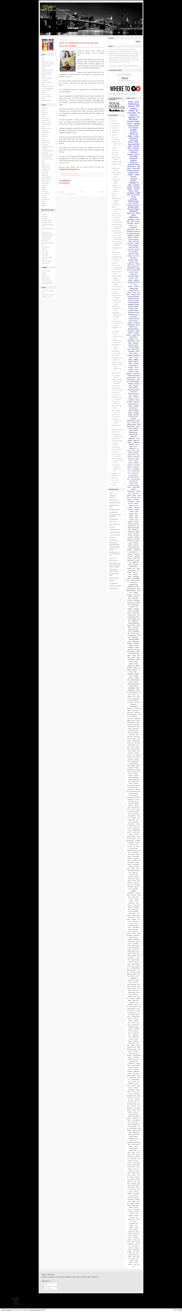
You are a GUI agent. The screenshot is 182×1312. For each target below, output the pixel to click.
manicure (132, 1213)
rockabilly (135, 675)
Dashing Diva (135, 852)
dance (136, 154)
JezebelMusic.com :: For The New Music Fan (115, 554)
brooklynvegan (113, 519)
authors (130, 323)
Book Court (131, 213)
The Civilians (130, 501)
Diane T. (129, 860)
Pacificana (136, 1018)
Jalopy (43, 163)
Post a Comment (64, 183)
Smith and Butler (131, 1075)
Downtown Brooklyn (133, 296)
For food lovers (115, 204)
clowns (134, 655)
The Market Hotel (46, 169)
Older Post (101, 191)
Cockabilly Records (114, 529)
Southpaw (44, 185)
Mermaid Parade (133, 483)
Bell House (44, 114)
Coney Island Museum (47, 88)
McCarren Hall (131, 992)
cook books (136, 442)
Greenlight (133, 199)
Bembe (43, 116)
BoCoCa (131, 535)
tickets (130, 452)
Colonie (131, 834)
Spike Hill (136, 440)
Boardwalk (131, 458)
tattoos (133, 1258)
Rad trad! (114, 193)
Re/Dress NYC (131, 1043)
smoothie (130, 1248)
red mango (136, 1237)
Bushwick (78, 175)
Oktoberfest (131, 438)
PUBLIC (130, 1018)
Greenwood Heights (133, 911)
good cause (135, 1195)
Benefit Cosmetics (132, 738)
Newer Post (62, 191)
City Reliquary (136, 469)
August (114, 132)
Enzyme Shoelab (133, 874)
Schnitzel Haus (131, 1063)
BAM (43, 57)
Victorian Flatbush (132, 1126)
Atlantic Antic (130, 718)
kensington (130, 673)
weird (134, 1264)
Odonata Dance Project (48, 294)
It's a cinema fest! (116, 394)
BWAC (130, 363)
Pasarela (130, 1020)
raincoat (130, 1237)
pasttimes (135, 1229)
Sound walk (115, 155)
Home (81, 191)
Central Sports (135, 813)
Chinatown (130, 554)
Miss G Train (135, 1000)
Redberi (133, 1045)
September (115, 130)
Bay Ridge (133, 156)
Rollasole (129, 1055)
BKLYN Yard (133, 327)
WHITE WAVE (133, 1128)
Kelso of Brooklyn (135, 479)
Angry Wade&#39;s (133, 700)
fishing (136, 661)
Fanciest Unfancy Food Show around (116, 174)
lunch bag (130, 1211)
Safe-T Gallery (45, 253)
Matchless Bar (133, 432)
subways (129, 1256)
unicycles (131, 1260)
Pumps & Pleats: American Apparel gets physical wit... (117, 267)
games (131, 357)
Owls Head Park (136, 1016)
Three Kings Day (131, 635)
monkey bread (131, 1219)
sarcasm (138, 1241)
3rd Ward (44, 214)
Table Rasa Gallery (46, 261)
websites (136, 452)
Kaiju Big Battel (131, 951)
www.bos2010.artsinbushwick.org (69, 169)
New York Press (113, 560)
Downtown (135, 564)
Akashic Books (132, 525)
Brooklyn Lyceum (46, 122)
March (114, 477)
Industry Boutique (133, 937)
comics (131, 272)
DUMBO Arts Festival (132, 850)
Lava (43, 292)
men (137, 1217)
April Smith (137, 702)
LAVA (128, 959)
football (130, 663)
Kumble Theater (46, 94)
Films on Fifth (130, 884)
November (115, 125)
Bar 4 (129, 529)
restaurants (133, 158)
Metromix (135, 994)
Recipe (133, 197)
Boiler (132, 746)
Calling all (131, 264)
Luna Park (130, 600)
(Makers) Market (133, 692)
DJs (130, 562)
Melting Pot (133, 436)
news (136, 1225)
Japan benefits (135, 945)
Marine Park (136, 335)
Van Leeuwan (134, 1122)
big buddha (134, 1158)
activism (136, 1146)
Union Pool (44, 197)
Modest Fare (112, 558)
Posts (46, 1284)
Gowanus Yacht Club (133, 477)
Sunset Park (136, 270)
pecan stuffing (131, 1231)
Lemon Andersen (135, 959)
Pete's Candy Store (47, 177)
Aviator (138, 325)
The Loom (130, 1099)
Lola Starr (132, 972)
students (136, 681)
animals (136, 645)
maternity (131, 1215)
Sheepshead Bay (133, 302)
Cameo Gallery (45, 132)
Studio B (134, 1085)
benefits (135, 203)
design (138, 657)
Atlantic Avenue (131, 454)
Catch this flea (115, 139)
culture (129, 657)
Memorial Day (135, 604)
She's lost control (116, 213)
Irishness (130, 939)
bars (137, 229)
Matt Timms (135, 990)
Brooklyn (130, 223)
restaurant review (133, 276)
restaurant (133, 274)
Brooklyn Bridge (131, 765)
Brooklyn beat (115, 451)
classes (130, 286)
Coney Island (133, 150)
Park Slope (131, 113)
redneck (129, 1239)
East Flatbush (136, 864)
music (131, 102)
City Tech (130, 556)
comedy (136, 189)
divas (135, 1181)
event (135, 446)
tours (136, 339)
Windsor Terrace (133, 505)
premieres (135, 1235)
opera (134, 292)
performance (131, 166)
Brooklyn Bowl (45, 120)
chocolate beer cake (133, 653)
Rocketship (135, 1051)
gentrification (137, 1193)
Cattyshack (45, 134)
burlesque (131, 219)
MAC (135, 974)
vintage (136, 1262)
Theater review (133, 248)
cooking (133, 108)
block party (135, 1160)
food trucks (133, 1189)
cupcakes (136, 1177)
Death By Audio (45, 142)
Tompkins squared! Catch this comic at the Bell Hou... (117, 381)
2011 (112, 118)
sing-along (135, 1246)
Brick (133, 755)
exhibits (137, 509)
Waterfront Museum (47, 100)
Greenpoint (133, 138)
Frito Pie (135, 572)
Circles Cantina (133, 826)
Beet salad (132, 734)
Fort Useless (45, 144)
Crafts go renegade (117, 449)
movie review (133, 126)
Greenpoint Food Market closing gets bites (116, 302)
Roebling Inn (135, 621)
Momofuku (131, 1002)
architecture (131, 647)
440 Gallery (45, 216)
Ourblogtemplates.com (35, 1310)
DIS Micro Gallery (133, 848)
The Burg (136, 1097)
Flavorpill (130, 886)
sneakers (136, 1248)
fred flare (131, 511)
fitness (137, 1187)
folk (128, 1189)
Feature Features (133, 310)
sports (131, 278)
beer (130, 203)
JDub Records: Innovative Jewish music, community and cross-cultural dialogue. (114, 546)
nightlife (136, 359)
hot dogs (129, 667)
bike (130, 396)
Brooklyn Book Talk (114, 502)
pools (130, 675)
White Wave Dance (46, 297)
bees (128, 1158)
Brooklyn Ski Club (114, 509)
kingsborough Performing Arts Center (132, 290)
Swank (133, 1091)
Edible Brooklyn (133, 566)
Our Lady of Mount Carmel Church (133, 1014)
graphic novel (131, 665)
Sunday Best (131, 1089)
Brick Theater (135, 221)
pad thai (136, 1227)
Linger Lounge (130, 966)
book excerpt (136, 1162)
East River (131, 866)
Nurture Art (44, 249)
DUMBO (133, 130)
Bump (132, 809)
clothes (129, 655)
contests (136, 286)
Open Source (45, 251)
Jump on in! (115, 150)
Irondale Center (131, 377)
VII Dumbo (135, 1118)
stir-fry (138, 1252)
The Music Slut (113, 583)
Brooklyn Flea (135, 294)
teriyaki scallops (133, 686)
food (137, 102)
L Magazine (131, 957)
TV (131, 284)
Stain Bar (44, 189)
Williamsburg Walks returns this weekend (117, 200)
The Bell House (134, 118)
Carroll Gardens (133, 239)
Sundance (135, 1087)
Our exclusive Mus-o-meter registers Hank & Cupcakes (117, 237)
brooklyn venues (131, 1166)
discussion (129, 1181)
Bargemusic (45, 112)
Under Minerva (45, 263)
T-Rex (138, 1091)
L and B (137, 957)
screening (130, 677)
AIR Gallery (45, 218)
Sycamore (136, 499)
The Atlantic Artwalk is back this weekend (117, 443)
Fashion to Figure (132, 880)
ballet (133, 1154)
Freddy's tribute (116, 386)
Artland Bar (130, 712)
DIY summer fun (116, 431)
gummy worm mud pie (133, 1197)
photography (133, 211)
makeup (131, 517)
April (113, 475)
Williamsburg (133, 104)
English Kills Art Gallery (47, 234)
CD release (131, 331)
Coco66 (44, 138)
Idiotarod (135, 931)
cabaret (129, 442)
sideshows (136, 521)
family (136, 191)
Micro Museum (45, 247)
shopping (131, 117)
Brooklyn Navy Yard (135, 791)
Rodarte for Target (133, 1053)
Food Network (132, 570)
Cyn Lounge (136, 846)
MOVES (133, 976)
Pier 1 (129, 1022)
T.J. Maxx (130, 1093)
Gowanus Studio (46, 238)
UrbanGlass (135, 637)
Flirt (129, 888)
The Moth (136, 1099)
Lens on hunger (116, 447)
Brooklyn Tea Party (46, 128)
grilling (137, 665)
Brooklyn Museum (133, 170)
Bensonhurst (131, 341)
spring (130, 681)
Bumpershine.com (114, 524)
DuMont (129, 864)
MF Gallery (137, 600)
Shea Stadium (45, 183)
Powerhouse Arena (133, 282)
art (65, 175)
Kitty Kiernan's (45, 165)
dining (131, 191)
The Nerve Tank (132, 1101)
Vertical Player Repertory (133, 1124)
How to (136, 923)
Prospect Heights (133, 209)
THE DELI (112, 580)
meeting (136, 1215)
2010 (112, 121)
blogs (138, 651)
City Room (112, 527)
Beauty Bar (135, 728)
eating (136, 136)
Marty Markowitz (135, 381)
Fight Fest (136, 882)
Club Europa (45, 136)
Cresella (138, 842)
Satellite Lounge (133, 1061)
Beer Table (136, 533)
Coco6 (129, 830)
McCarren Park (133, 434)
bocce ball (129, 1162)
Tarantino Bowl (115, 392)
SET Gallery (136, 1057)
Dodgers (135, 860)
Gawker (131, 899)
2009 (112, 484)
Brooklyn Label (131, 789)
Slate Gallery (45, 255)
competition (130, 325)
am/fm (111, 493)
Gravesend (133, 582)
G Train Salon (134, 897)
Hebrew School (131, 917)
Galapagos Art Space (47, 146)
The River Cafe (135, 633)
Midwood (130, 383)
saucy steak (130, 1244)
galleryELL (129, 1193)
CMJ (136, 278)
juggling (132, 1203)
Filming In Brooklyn (114, 532)
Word (130, 241)
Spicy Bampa (133, 1077)
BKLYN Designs (131, 722)
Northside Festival (133, 312)
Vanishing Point (45, 199)
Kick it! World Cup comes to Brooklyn (116, 347)
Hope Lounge (135, 921)
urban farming (131, 690)
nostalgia (131, 1227)
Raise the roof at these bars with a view (117, 144)
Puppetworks (135, 1035)
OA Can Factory (132, 615)
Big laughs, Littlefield (117, 161)
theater (132, 111)
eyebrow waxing (136, 1185)
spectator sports (135, 679)
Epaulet (129, 568)
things (137, 688)
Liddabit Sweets (135, 964)
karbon (129, 1205)
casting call (131, 1170)
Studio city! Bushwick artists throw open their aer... (117, 460)
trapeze (137, 523)
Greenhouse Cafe (133, 584)
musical (136, 517)
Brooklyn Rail (131, 799)
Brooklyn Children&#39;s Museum (133, 365)
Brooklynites (136, 467)
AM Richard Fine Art (47, 220)
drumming (133, 1183)
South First (44, 259)
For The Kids (134, 195)
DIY (129, 471)
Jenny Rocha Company (48, 290)
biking (135, 353)
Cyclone (137, 560)
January (114, 482)
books (129, 124)
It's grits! (114, 196)
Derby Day (135, 858)
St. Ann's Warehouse (47, 281)
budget (130, 1168)
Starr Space (45, 191)
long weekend (136, 1209)
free (136, 262)
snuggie (130, 1249)
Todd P (134, 1110)
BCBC (138, 720)
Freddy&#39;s (130, 892)
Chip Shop (136, 554)
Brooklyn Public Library (47, 86)
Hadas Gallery (132, 913)
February (114, 480)
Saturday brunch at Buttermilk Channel (116, 181)
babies (133, 1152)
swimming (130, 523)
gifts (130, 1195)
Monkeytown (45, 171)
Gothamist (112, 537)
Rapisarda (136, 1041)
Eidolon (133, 868)
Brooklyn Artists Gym (47, 222)
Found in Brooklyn (114, 535)
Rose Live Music (46, 181)
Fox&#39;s (133, 890)
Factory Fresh (131, 878)
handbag (137, 1199)
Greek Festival (134, 909)
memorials (131, 1217)
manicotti (136, 1211)
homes (133, 1201)
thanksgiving (131, 688)
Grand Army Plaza (135, 580)
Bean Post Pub (132, 726)
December (115, 123)
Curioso (136, 844)
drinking (135, 252)
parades (131, 339)
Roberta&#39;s (131, 491)
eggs (138, 1183)
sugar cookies (136, 1256)
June (113, 137)
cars (138, 1168)
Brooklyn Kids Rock (133, 787)
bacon (137, 1152)
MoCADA (131, 606)
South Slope (135, 627)
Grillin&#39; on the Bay (133, 586)
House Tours (136, 373)
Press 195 (130, 1028)
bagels (128, 1154)
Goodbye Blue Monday (47, 154)
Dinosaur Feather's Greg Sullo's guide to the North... (117, 243)
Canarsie (138, 809)
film (137, 106)
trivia (137, 1258)
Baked (138, 722)
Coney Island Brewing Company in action (117, 421)
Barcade (130, 456)
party (136, 272)
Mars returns (115, 152)
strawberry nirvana (133, 1254)
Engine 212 (135, 872)
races (137, 450)
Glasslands (44, 148)
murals (134, 1221)
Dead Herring (45, 140)
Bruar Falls (44, 130)
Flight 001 (136, 886)
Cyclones (130, 846)
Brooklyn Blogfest (133, 763)
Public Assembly (46, 179)
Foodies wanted (116, 438)
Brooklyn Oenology (133, 793)
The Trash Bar (45, 193)
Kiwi (139, 955)
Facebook (136, 876)
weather (130, 1264)
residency (134, 1239)
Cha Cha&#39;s (132, 815)
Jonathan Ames (135, 949)
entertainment (131, 659)
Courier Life (135, 266)
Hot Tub (131, 923)
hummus (135, 667)
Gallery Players (46, 277)
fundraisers (132, 448)
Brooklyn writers (133, 308)
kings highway (135, 1205)
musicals (131, 519)
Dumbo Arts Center (46, 232)
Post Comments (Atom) (71, 193)
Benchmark (136, 736)
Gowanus (133, 132)
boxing (128, 1164)
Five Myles (137, 884)
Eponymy (130, 876)
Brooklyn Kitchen (133, 306)
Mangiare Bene (133, 430)
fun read (130, 250)
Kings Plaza (135, 598)
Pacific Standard (132, 619)
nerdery (131, 1225)
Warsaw (44, 203)
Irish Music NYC (113, 540)
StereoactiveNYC (114, 578)
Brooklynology (113, 512)
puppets (130, 521)
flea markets (133, 337)
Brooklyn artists (133, 207)
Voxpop (43, 201)
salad (133, 1241)
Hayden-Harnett (136, 915)
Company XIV (135, 422)
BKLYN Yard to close (117, 429)
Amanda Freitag (136, 698)
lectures (136, 1207)
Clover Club (136, 828)
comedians (130, 507)
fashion (136, 237)
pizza (133, 450)
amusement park (132, 1150)
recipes (130, 398)
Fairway (137, 878)
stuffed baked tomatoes (133, 684)
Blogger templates (7, 1310)
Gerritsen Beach (133, 475)
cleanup (134, 1175)
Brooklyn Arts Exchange (48, 64)
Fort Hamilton (135, 888)
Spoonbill (133, 497)
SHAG (129, 1059)
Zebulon (44, 205)
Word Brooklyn (113, 588)
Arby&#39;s (133, 704)
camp (134, 1168)
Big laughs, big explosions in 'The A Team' (117, 308)
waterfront (131, 400)
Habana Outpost (131, 588)
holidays (130, 174)
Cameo (129, 469)
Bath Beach (131, 531)
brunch (138, 1166)
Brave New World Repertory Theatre (134, 404)
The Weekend (135, 114)
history (129, 1201)
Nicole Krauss (135, 613)
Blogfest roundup (116, 373)
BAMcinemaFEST (133, 361)
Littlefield (136, 280)
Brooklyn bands (133, 121)
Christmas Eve (131, 824)
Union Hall (44, 195)
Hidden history (115, 293)
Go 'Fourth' (114, 148)
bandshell (136, 323)
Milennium (132, 998)
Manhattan (135, 982)
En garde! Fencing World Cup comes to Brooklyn (117, 258)
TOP (180, 1310)
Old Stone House (133, 314)
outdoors (133, 160)
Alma (134, 696)
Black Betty (136, 456)
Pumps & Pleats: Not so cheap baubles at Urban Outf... (117, 226)
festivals (136, 148)
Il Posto (134, 933)
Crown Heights (133, 246)
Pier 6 (134, 1022)
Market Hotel (130, 602)
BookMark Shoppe (133, 304)
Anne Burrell (130, 702)
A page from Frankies (117, 362)
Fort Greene (133, 128)
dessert (138, 1179)
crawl (138, 655)
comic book (137, 507)
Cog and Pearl (135, 832)
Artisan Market (135, 710)
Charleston (133, 817)
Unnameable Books (133, 1114)
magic (136, 515)
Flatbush (131, 235)
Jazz (128, 479)
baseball (136, 1156)
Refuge (138, 1045)
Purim (130, 1037)
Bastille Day (135, 529)
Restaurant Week (131, 1047)
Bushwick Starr (133, 260)
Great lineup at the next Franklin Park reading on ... (117, 323)
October (114, 128)
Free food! (114, 263)
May (113, 473)
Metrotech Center (132, 996)
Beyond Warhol (115, 355)
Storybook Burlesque (133, 629)
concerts (136, 256)
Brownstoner (113, 521)
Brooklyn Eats (131, 769)
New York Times (133, 1006)
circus (135, 284)
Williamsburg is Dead (115, 586)
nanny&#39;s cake (133, 1223)
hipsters (131, 515)
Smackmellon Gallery (47, 257)
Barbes (43, 110)
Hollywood (133, 919)
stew (134, 1252)
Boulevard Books (135, 748)
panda (130, 1229)
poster (130, 1233)
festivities (135, 396)
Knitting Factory (46, 167)
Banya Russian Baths (133, 527)
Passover (136, 1020)
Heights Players (46, 279)
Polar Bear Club (135, 1024)
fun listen (135, 1191)
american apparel (133, 1148)
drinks (137, 243)
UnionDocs (135, 1112)
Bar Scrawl (129, 724)
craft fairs (131, 444)
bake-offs (130, 649)
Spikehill (44, 187)
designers (130, 509)
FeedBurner (128, 80)
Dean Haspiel (131, 854)
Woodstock (136, 643)
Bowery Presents (132, 750)
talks (129, 1258)
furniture (136, 663)
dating (133, 657)
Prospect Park (133, 172)
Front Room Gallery (47, 236)
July (113, 135)
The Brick (44, 275)
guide (136, 513)
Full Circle (133, 895)
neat (136, 519)
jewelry (135, 671)
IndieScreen (137, 935)
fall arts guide (131, 1187)
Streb (129, 631)
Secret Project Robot (133, 390)
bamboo (138, 1154)
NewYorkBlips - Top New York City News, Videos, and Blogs (115, 565)
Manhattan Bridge (131, 984)
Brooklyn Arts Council (47, 62)
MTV (137, 976)
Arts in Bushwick (71, 175)
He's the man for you (117, 286)
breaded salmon (136, 1164)
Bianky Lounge (45, 118)
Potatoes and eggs (133, 1026)
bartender (130, 1156)
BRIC (43, 60)
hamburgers (130, 1199)
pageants (137, 673)
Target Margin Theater (47, 283)
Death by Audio (131, 424)
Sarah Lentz (136, 1059)
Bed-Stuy (133, 258)
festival (131, 262)
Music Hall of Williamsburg (135, 215)
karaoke (138, 1203)
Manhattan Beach (133, 298)
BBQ (138, 454)
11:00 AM (74, 173)
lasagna (131, 1207)
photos (137, 1231)
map (136, 1213)
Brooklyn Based (113, 500)
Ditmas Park (135, 349)
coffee (131, 1177)
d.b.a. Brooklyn (131, 1179)
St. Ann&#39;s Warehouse (132, 227)
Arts (138, 525)
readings (136, 124)
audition (137, 647)
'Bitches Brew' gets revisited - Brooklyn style (116, 278)
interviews (134, 669)
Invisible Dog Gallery (133, 375)
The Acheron (45, 108)
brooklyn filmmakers (133, 355)
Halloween (131, 351)
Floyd (138, 568)
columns (131, 106)
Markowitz (133, 986)
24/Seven (49, 6)
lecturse (129, 1209)
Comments (47, 1288)
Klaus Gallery (45, 240)
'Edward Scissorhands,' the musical (117, 209)
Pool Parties (133, 316)
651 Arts (134, 694)
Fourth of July (135, 473)
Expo (134, 568)
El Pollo (138, 868)
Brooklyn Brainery (133, 329)
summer (136, 398)
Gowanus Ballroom (46, 156)
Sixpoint (134, 495)
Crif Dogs (131, 844)
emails (128, 1185)
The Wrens (133, 1105)
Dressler (137, 862)
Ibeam (129, 931)
